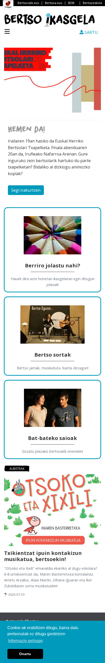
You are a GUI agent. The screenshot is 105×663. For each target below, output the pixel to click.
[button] (11, 123)
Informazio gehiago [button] (25, 641)
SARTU (91, 32)
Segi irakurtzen (26, 190)
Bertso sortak (52, 354)
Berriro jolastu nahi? (52, 265)
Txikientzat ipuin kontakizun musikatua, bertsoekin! (43, 556)
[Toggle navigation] (7, 31)
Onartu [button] (25, 654)
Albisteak (16, 468)
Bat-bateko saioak (52, 438)
